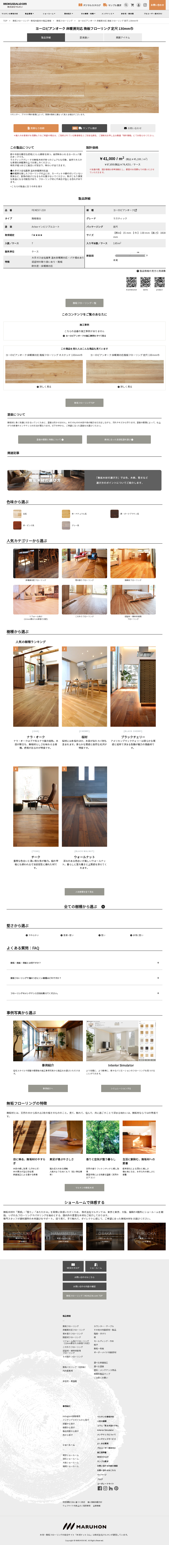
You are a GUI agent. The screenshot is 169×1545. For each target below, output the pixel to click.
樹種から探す (69, 1427)
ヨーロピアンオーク (123, 210)
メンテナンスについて (106, 1434)
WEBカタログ (73, 1267)
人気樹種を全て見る (84, 891)
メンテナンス (107, 14)
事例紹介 (68, 14)
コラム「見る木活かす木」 (108, 1425)
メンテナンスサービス (106, 1439)
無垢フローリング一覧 (84, 303)
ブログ (100, 1479)
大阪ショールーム (71, 1462)
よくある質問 (102, 1443)
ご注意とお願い (101, 1377)
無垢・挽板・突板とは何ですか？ (26, 962)
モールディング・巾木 (104, 1341)
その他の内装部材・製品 (105, 1329)
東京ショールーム (71, 1455)
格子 (96, 1344)
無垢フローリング (64, 20)
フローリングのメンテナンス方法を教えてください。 (35, 993)
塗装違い (84, 37)
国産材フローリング (72, 1337)
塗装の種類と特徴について (49, 439)
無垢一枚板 (99, 1348)
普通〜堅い (68, 935)
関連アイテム (123, 37)
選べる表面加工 (101, 1362)
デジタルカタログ (92, 5)
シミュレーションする (121, 1088)
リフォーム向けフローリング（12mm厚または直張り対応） (77, 1342)
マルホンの (10, 14)
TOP (5, 20)
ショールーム (48, 14)
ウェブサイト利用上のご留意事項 (77, 1505)
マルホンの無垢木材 (84, 1187)
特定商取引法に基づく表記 (74, 1502)
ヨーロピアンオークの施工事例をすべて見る (86, 335)
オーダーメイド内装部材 (105, 1352)
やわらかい (34, 935)
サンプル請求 (114, 5)
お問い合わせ (157, 4)
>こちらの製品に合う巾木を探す (26, 186)
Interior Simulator (105, 1430)
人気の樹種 (101, 1421)
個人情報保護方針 (94, 1502)
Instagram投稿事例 (71, 1416)
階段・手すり (100, 1333)
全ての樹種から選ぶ (81, 906)
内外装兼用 (68, 1370)
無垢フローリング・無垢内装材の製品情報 (32, 20)
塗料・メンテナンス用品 (105, 1370)
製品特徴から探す (71, 1431)
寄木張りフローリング (73, 1333)
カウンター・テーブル (104, 1326)
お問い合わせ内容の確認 (84, 1286)
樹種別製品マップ (102, 1373)
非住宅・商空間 (127, 14)
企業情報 (97, 1505)
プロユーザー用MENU (106, 1448)
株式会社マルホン (103, 1534)
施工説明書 (101, 1452)
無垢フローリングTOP (84, 402)
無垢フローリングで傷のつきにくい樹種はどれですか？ (36, 978)
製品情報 (28, 14)
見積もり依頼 (37, 128)
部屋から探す (69, 1423)
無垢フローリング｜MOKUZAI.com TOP (84, 1295)
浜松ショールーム (71, 1458)
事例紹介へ (48, 1088)
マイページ (101, 1474)
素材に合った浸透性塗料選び (117, 439)
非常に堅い (138, 935)
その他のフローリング (73, 1356)
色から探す (68, 1434)
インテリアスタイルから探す (76, 1419)
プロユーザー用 (153, 14)
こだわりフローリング (73, 1347)
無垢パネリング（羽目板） (75, 1367)
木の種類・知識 (87, 14)
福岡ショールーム (71, 1466)
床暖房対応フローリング (74, 1329)
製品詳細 (46, 37)
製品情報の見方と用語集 (153, 270)
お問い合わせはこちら (84, 1277)
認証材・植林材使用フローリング (72, 1351)
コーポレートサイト (105, 1483)
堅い (103, 935)
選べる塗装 (99, 1366)
